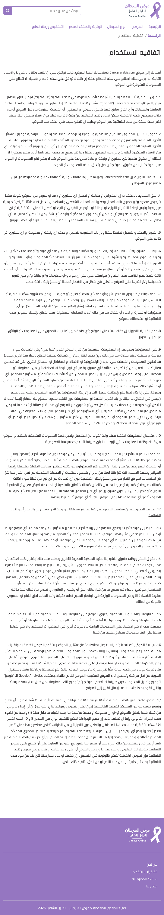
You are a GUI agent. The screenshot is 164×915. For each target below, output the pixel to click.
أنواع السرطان (116, 26)
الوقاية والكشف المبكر (85, 26)
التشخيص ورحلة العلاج (48, 26)
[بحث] (7, 10)
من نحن (152, 865)
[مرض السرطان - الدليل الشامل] (143, 10)
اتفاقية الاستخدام (145, 872)
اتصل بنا (151, 886)
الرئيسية (155, 26)
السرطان (138, 26)
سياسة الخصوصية (144, 879)
